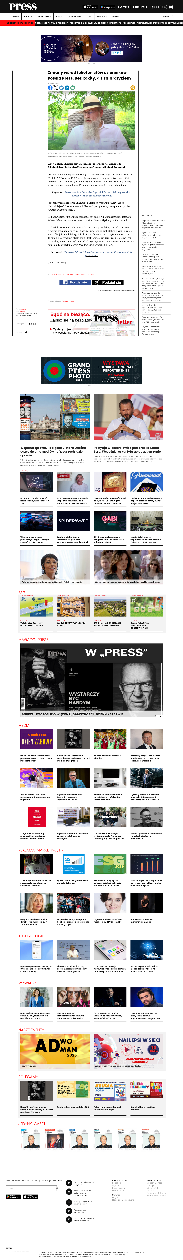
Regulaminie (87, 1256)
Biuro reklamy (119, 1188)
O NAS (115, 16)
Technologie (31, 936)
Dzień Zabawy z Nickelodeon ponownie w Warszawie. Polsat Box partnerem (36, 758)
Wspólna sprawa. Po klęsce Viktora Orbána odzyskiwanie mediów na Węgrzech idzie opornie (153, 224)
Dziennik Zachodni (82, 274)
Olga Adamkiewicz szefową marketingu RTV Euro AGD (108, 920)
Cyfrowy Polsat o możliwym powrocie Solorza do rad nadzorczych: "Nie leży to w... (145, 797)
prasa (93, 274)
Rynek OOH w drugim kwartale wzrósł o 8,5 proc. (72, 881)
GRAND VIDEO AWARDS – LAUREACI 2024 (118, 1066)
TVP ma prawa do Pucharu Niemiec (107, 757)
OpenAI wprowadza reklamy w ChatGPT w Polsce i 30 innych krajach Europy (36, 969)
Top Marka (152, 1190)
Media (24, 725)
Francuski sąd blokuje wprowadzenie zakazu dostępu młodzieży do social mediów (110, 969)
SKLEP (59, 16)
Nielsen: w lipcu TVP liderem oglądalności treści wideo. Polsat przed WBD (108, 797)
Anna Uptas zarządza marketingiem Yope (141, 920)
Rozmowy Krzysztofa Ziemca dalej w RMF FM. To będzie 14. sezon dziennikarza (145, 758)
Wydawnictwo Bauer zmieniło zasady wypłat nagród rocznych (152, 235)
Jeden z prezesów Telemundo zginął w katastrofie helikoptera (146, 836)
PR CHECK (102, 16)
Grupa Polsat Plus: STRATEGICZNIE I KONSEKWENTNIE (139, 625)
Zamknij (139, 1253)
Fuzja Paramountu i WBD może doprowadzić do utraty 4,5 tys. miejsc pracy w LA (146, 501)
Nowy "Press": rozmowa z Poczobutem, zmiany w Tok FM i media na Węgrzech (73, 758)
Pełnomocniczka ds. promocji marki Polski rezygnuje (52, 582)
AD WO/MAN (29, 1066)
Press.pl (150, 1185)
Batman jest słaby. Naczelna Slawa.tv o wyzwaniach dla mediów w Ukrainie (35, 1016)
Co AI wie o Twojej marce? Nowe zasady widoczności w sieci (34, 501)
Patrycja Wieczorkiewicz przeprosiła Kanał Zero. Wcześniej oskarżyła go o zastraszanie (127, 450)
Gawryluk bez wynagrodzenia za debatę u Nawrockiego (127, 582)
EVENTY (28, 16)
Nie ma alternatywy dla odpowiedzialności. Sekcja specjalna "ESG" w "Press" (107, 883)
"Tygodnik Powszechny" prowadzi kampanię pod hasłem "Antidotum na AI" (33, 836)
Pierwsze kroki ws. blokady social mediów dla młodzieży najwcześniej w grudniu (72, 969)
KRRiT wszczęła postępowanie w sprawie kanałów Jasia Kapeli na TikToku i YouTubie (72, 501)
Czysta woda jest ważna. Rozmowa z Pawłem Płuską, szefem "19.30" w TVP (108, 1016)
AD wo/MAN (152, 1188)
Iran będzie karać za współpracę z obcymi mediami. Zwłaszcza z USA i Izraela (146, 540)
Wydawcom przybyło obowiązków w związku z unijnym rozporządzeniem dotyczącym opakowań (153, 296)
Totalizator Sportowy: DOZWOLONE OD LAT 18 (32, 624)
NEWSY (15, 16)
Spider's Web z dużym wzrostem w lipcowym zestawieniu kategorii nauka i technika (72, 541)
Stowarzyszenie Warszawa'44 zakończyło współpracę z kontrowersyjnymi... (36, 883)
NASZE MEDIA (44, 16)
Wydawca (117, 1185)
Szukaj (167, 16)
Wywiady (27, 983)
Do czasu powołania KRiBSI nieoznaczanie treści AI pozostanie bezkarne (144, 969)
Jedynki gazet (32, 1123)
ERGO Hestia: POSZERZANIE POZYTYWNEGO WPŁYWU (107, 624)
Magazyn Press (33, 639)
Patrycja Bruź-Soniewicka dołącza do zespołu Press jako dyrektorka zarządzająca (153, 270)
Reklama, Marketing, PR (41, 850)
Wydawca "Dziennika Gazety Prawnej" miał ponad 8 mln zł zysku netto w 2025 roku (153, 258)
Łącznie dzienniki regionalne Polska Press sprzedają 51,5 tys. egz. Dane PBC (152, 308)
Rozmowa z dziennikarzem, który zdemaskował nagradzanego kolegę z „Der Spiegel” (145, 1017)
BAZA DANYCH (75, 16)
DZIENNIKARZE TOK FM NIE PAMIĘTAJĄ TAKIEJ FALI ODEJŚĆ (65, 714)
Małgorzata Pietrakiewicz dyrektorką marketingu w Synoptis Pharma (33, 922)
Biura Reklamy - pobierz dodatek (142, 1108)
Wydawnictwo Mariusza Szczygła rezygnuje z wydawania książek (69, 797)
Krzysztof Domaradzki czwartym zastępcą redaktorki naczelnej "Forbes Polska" (151, 330)
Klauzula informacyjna (123, 1200)
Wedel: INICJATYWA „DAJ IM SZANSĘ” (71, 624)
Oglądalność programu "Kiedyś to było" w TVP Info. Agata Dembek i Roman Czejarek (110, 501)
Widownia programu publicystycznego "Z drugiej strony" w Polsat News (35, 540)
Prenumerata (118, 1190)
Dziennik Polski (68, 274)
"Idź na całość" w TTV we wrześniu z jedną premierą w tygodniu (35, 797)
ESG (90, 16)
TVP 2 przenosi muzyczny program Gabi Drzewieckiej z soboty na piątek (109, 540)
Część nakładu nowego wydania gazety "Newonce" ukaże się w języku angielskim (153, 246)
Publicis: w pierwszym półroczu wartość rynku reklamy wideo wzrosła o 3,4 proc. (146, 883)
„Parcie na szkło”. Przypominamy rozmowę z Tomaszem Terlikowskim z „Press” (71, 1017)
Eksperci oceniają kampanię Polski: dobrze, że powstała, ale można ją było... (73, 922)
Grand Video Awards (157, 1195)
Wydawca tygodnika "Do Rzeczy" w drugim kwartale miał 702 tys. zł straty (153, 319)
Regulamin (117, 1197)
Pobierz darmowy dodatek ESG (73, 1107)
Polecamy (28, 1076)
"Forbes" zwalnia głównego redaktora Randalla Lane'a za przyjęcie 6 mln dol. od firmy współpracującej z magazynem (153, 283)
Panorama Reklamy (156, 1193)
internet (65, 301)
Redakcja (117, 1183)
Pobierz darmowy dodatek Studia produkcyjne (107, 1108)
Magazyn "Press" (155, 1183)
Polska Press (56, 274)
